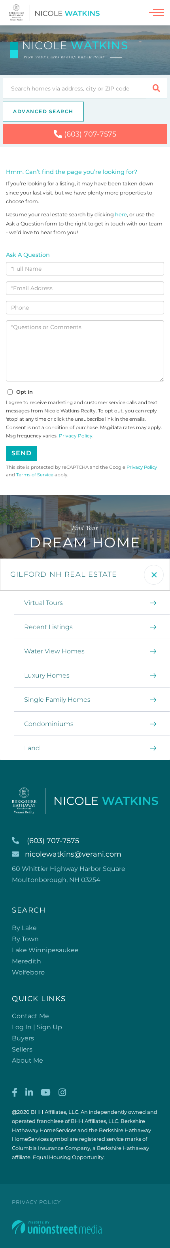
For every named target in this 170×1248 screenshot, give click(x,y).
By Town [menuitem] (25, 939)
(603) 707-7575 (90, 134)
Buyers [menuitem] (23, 1038)
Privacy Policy (76, 436)
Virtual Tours (43, 603)
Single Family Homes (57, 699)
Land (32, 748)
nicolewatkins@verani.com (73, 854)
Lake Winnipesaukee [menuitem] (45, 950)
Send (21, 453)
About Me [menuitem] (27, 1060)
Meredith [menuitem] (26, 961)
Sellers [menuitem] (22, 1049)
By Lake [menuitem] (24, 928)
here (121, 214)
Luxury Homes (47, 675)
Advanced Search (43, 111)
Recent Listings (48, 627)
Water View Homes (54, 651)
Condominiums (49, 724)
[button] (156, 88)
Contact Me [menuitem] (30, 1016)
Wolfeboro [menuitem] (28, 972)
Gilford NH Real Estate (63, 574)
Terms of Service (34, 475)
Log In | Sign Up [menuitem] (37, 1027)
